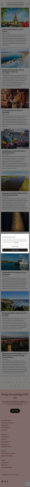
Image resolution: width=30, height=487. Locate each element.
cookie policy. (16, 242)
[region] (15, 243)
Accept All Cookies (15, 250)
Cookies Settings (15, 246)
